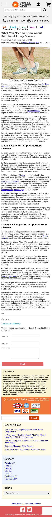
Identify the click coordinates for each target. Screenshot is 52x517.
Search (34, 418)
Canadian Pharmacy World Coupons (19, 446)
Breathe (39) (10, 463)
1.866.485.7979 (17, 399)
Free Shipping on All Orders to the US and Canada (26, 16)
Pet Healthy (22, 29)
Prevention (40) (11, 479)
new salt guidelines (9, 277)
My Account (29, 503)
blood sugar (18, 190)
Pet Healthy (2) (11, 476)
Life (23, 27)
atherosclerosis (33, 111)
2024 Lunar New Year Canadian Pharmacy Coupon (25, 450)
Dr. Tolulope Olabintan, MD (29, 43)
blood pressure (7, 190)
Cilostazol (22, 175)
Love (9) (8, 474)
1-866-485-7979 (16, 20)
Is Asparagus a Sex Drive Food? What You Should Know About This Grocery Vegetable (25, 436)
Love (32, 27)
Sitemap (37, 503)
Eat (4, 27)
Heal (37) (8, 468)
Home (14, 503)
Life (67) (8, 471)
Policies (20, 503)
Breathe (13, 27)
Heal (41, 27)
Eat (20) (8, 466)
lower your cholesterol (10, 181)
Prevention (8, 29)
